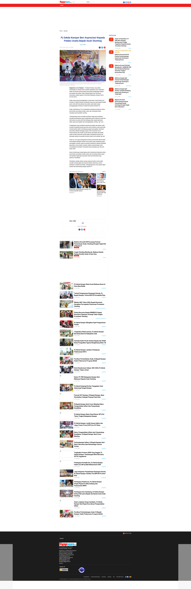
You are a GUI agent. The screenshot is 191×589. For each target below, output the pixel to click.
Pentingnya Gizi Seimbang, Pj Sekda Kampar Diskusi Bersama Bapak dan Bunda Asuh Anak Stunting (90, 494)
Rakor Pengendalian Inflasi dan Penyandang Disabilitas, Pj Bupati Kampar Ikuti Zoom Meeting (89, 434)
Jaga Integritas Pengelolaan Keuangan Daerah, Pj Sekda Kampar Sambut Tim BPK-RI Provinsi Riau (90, 473)
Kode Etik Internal (119, 576)
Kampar (66, 31)
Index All (93, 2)
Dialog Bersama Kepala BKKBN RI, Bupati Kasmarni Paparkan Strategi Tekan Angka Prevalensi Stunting (88, 314)
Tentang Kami (86, 576)
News (104, 249)
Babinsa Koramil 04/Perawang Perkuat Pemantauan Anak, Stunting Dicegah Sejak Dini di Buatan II (90, 244)
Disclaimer (104, 576)
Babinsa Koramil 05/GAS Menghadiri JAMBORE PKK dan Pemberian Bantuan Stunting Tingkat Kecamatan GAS (123, 69)
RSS (130, 576)
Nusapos (109, 576)
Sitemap (129, 576)
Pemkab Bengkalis (101, 308)
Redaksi (61, 563)
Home (61, 5)
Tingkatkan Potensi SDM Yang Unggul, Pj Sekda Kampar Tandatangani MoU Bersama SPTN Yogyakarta (89, 454)
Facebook (125, 576)
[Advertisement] (95, 18)
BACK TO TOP (128, 533)
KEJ (114, 576)
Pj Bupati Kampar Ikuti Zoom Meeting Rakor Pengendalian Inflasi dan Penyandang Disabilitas (89, 406)
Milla (84, 44)
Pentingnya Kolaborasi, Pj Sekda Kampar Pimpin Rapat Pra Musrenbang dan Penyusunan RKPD (88, 484)
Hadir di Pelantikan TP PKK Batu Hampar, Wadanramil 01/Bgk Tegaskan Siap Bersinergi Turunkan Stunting (123, 42)
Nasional (128, 85)
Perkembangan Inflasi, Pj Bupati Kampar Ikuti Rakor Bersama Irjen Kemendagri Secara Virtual (89, 444)
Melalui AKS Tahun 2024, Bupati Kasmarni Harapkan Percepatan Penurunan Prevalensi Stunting (89, 304)
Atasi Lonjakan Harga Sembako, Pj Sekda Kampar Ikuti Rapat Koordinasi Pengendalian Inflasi (89, 504)
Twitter (127, 576)
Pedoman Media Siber (95, 576)
